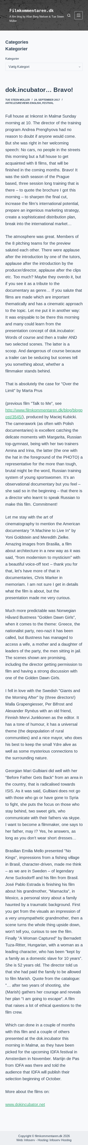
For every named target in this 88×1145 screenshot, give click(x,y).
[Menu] (78, 15)
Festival (48, 103)
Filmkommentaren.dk (31, 10)
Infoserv (29, 1140)
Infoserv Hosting (60, 1140)
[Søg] (68, 15)
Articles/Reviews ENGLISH (23, 103)
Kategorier (12, 58)
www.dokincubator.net (25, 1104)
